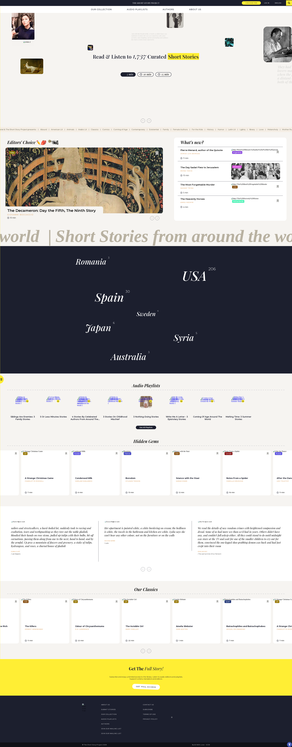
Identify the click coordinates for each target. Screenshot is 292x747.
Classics (93, 129)
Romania (91, 261)
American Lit (55, 129)
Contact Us (148, 705)
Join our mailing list (111, 729)
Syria (184, 337)
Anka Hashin (186, 202)
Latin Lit (230, 129)
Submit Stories (108, 709)
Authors (168, 9)
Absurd (42, 129)
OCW (208, 745)
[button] (289, 744)
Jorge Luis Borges (190, 153)
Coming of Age (119, 129)
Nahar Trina (186, 188)
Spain (109, 296)
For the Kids (196, 129)
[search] (289, 3)
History (209, 129)
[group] (84, 184)
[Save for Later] (157, 153)
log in (266, 3)
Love (260, 129)
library (251, 129)
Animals (69, 129)
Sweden (146, 314)
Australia (128, 356)
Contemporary (137, 129)
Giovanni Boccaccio (20, 215)
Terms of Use (149, 714)
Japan (98, 327)
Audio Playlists (137, 9)
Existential (152, 129)
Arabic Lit (81, 129)
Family (164, 129)
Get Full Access (146, 686)
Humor (219, 129)
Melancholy (271, 129)
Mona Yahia (186, 171)
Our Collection (101, 9)
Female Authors (179, 129)
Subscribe (148, 709)
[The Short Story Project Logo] (3, 3)
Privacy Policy (150, 719)
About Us (195, 9)
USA (194, 275)
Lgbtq (241, 129)
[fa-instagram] (88, 716)
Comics (104, 129)
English (278, 3)
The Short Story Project (146, 3)
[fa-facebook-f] (83, 716)
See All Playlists (146, 427)
